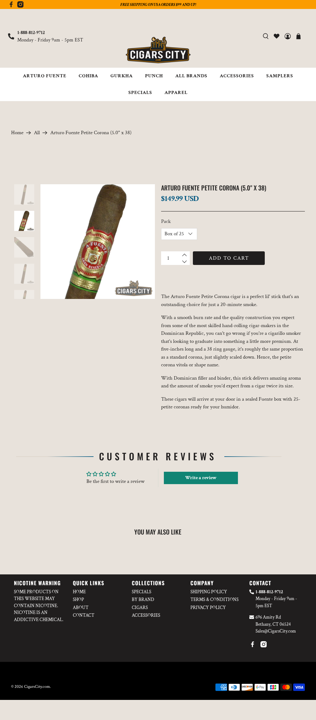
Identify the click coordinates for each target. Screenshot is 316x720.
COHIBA (88, 76)
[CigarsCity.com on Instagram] (20, 6)
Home (17, 132)
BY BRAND (143, 600)
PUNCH (154, 76)
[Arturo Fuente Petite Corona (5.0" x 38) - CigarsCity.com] (97, 241)
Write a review (201, 478)
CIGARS (140, 608)
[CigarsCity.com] (158, 50)
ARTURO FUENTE (44, 76)
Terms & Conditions (214, 600)
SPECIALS (140, 92)
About (81, 608)
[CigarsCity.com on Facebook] (11, 6)
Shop (78, 600)
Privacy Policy (208, 608)
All (37, 132)
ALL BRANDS (191, 76)
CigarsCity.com (37, 686)
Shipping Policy (208, 592)
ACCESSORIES (237, 76)
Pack (166, 221)
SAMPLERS (279, 76)
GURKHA (121, 76)
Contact (83, 615)
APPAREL (176, 92)
